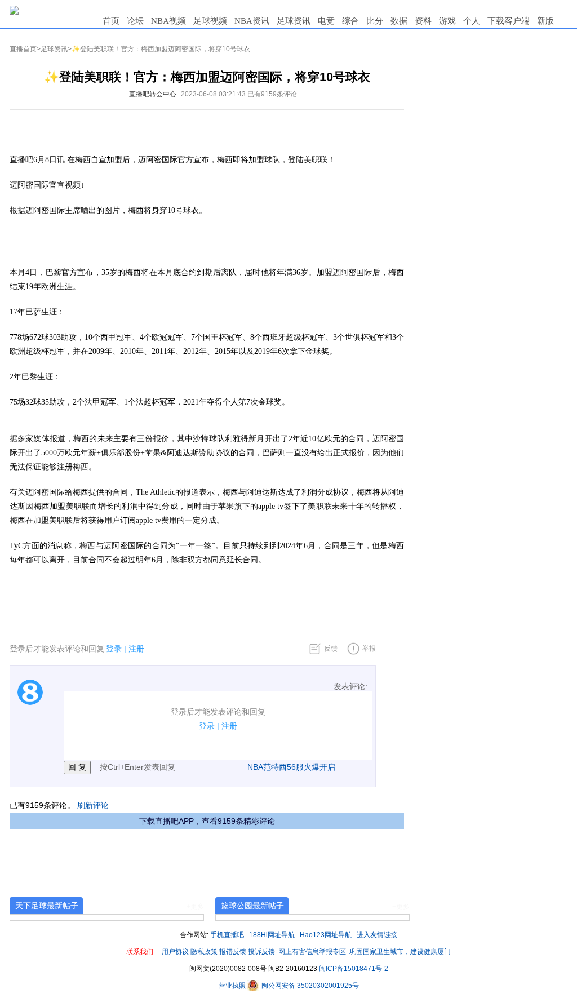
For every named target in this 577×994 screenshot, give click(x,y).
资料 (423, 20)
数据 (398, 20)
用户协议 (175, 952)
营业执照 (233, 985)
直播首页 (23, 49)
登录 (114, 648)
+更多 (195, 907)
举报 (369, 649)
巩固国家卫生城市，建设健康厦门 (400, 952)
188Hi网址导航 (272, 935)
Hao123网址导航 (326, 935)
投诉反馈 (261, 952)
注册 (136, 648)
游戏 (447, 20)
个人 (471, 20)
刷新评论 (93, 805)
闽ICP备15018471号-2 (353, 969)
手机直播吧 (227, 935)
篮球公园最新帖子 (252, 905)
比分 (374, 20)
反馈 (331, 649)
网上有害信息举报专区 (312, 952)
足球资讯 (293, 20)
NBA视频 (168, 20)
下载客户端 (508, 20)
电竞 (326, 20)
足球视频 (210, 20)
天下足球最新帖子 (46, 905)
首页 (111, 20)
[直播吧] (14, 10)
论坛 (135, 20)
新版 (545, 20)
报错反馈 (232, 952)
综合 (350, 20)
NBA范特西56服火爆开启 (291, 766)
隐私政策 (204, 952)
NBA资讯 (251, 20)
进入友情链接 (377, 935)
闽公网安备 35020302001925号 (309, 985)
